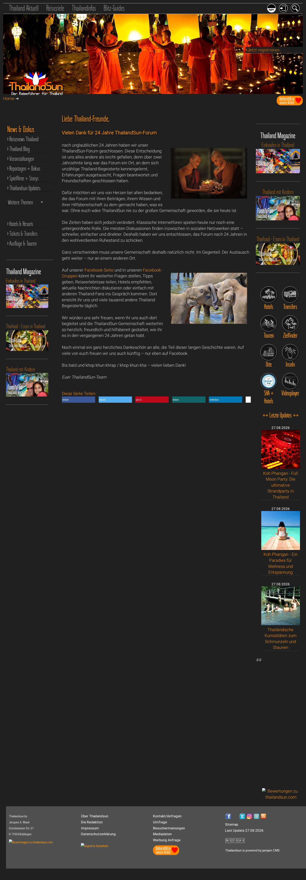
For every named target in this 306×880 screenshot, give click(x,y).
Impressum (90, 828)
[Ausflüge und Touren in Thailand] (268, 323)
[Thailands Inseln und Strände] (290, 352)
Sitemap (231, 824)
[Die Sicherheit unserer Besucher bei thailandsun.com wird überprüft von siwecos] (94, 846)
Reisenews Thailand (24, 139)
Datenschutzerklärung (98, 834)
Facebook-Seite (99, 270)
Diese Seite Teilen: (140, 396)
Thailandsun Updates (24, 188)
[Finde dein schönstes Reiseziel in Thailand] (290, 323)
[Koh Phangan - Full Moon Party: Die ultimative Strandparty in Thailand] (280, 467)
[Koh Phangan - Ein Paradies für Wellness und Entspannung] (280, 548)
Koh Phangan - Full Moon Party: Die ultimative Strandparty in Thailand (280, 485)
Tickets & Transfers (23, 233)
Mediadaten (162, 834)
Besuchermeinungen (169, 828)
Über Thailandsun (94, 816)
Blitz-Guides (114, 7)
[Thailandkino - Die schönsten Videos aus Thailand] (290, 381)
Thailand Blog (19, 148)
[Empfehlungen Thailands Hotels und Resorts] (268, 294)
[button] (78, 399)
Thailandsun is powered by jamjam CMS (252, 850)
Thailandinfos (84, 7)
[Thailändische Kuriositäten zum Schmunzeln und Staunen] (280, 623)
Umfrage (160, 822)
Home (8, 98)
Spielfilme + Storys (24, 178)
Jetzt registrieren (263, 49)
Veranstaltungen (21, 158)
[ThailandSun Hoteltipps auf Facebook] (29, 111)
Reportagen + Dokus (24, 168)
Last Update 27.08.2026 (244, 830)
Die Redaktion (92, 822)
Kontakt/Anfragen (167, 816)
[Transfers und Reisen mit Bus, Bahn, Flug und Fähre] (290, 294)
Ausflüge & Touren (23, 243)
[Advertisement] (281, 719)
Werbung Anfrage (166, 840)
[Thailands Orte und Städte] (268, 352)
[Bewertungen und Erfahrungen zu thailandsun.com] (281, 797)
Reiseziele (55, 7)
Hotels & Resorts (21, 223)
